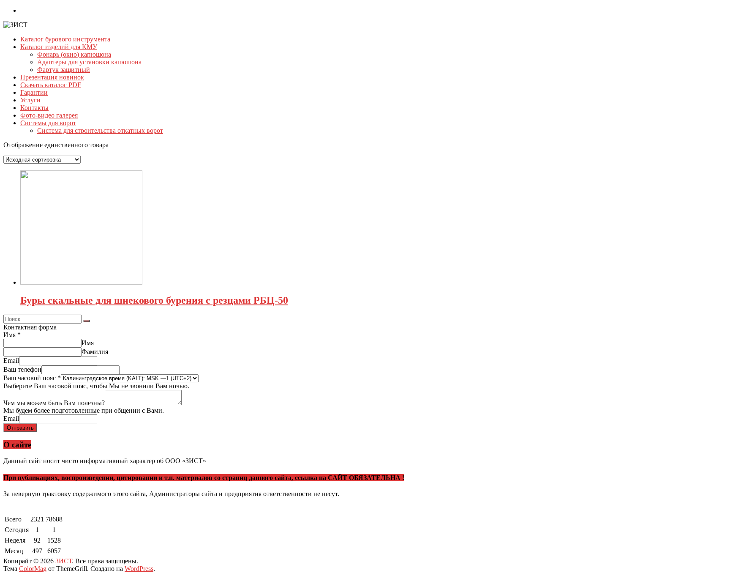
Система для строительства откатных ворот (100, 130)
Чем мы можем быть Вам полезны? (54, 402)
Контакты (34, 107)
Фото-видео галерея (49, 115)
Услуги (30, 100)
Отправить (20, 428)
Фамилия (95, 351)
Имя (12, 334)
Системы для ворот (48, 122)
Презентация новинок (52, 77)
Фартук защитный (63, 69)
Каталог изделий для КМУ (58, 46)
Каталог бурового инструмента (65, 39)
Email (11, 360)
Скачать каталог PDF (50, 84)
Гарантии (34, 92)
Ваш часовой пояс (32, 377)
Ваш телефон (22, 369)
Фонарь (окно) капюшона (74, 54)
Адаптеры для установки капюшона (89, 62)
